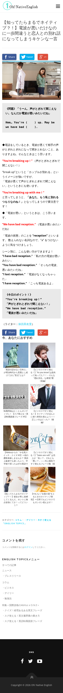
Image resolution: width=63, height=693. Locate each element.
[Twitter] (30, 661)
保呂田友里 (25, 324)
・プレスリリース (11, 575)
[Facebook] (22, 661)
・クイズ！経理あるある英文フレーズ (22, 610)
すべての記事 (9, 565)
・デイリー (30, 519)
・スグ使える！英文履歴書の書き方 (21, 615)
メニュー (58, 6)
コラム (18, 519)
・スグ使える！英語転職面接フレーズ (22, 621)
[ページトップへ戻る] (31, 677)
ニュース (7, 570)
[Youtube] (39, 661)
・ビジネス (8, 587)
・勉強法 (7, 598)
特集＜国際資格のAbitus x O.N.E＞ (20, 605)
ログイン (28, 547)
